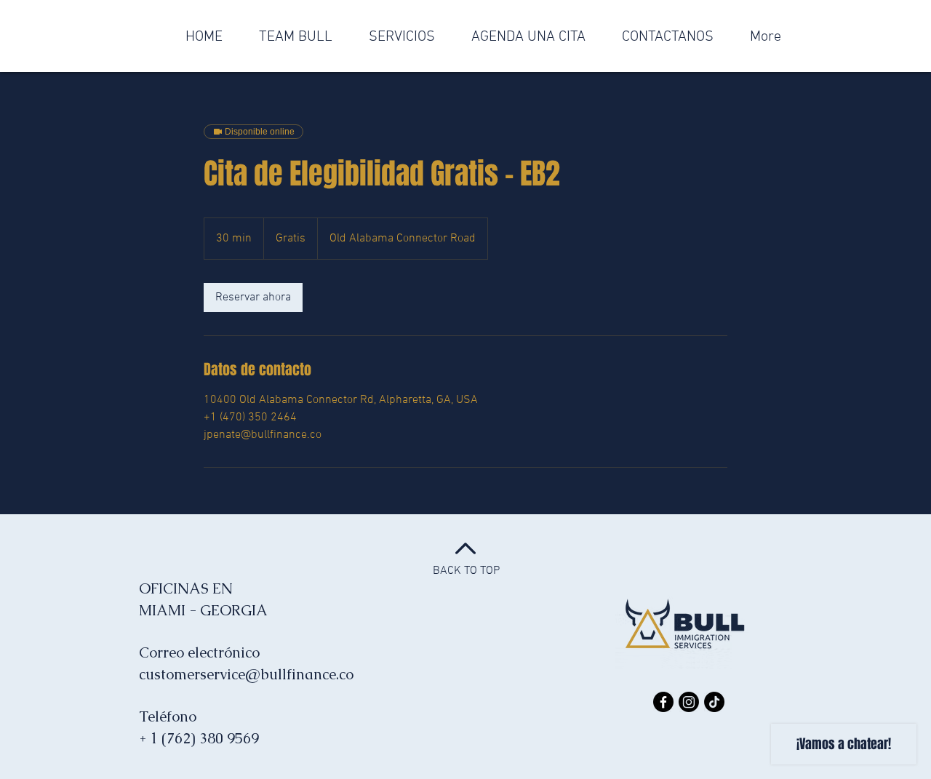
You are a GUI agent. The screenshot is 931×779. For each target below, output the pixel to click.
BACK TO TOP (466, 571)
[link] (253, 297)
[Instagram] (689, 702)
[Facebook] (663, 702)
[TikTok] (714, 702)
